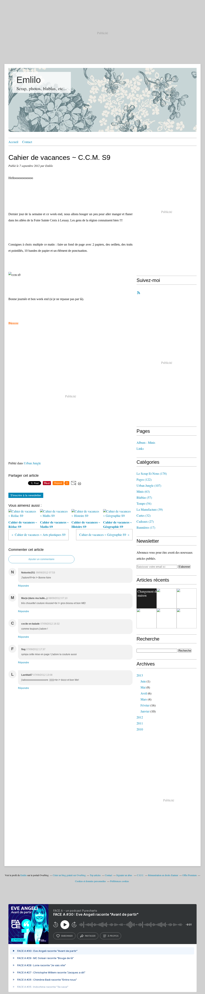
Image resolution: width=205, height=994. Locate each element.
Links (140, 448)
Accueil (13, 142)
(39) (150, 509)
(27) (145, 521)
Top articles (95, 875)
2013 (140, 675)
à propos (113, 936)
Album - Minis (146, 442)
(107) (149, 485)
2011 (140, 723)
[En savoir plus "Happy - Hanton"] (147, 618)
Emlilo (28, 80)
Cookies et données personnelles (90, 881)
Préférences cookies (119, 881)
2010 (140, 729)
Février (145, 705)
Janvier (145, 711)
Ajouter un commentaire (41, 559)
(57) (144, 497)
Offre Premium (189, 875)
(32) (144, 515)
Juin (143, 681)
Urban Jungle (32, 463)
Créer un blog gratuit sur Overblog (69, 875)
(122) (144, 479)
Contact (27, 142)
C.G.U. (140, 875)
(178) (152, 473)
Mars (144, 699)
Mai (143, 687)
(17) (146, 527)
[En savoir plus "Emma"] (187, 618)
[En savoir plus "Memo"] (167, 618)
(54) (144, 503)
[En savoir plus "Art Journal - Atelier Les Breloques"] (167, 598)
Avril (144, 693)
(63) (143, 491)
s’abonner (67, 936)
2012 (140, 717)
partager (90, 936)
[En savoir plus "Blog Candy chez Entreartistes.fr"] (187, 598)
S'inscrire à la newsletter (25, 495)
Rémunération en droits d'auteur (163, 875)
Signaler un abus (124, 875)
